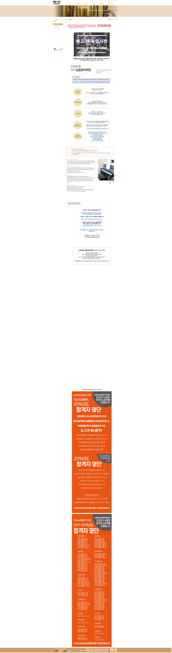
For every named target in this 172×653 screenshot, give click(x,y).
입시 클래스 (57, 24)
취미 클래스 (57, 26)
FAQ (94, 3)
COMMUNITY (102, 3)
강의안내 (112, 19)
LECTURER (77, 3)
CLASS (85, 3)
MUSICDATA (110, 3)
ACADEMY (69, 3)
